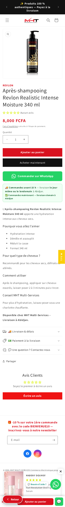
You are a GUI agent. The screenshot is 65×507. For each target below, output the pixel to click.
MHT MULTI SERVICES (20, 470)
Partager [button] (11, 361)
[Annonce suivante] (58, 7)
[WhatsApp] (55, 484)
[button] (7, 20)
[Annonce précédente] (7, 7)
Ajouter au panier (35, 501)
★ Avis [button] (61, 257)
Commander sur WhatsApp (35, 176)
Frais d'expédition (10, 126)
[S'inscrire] (54, 440)
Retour (15, 499)
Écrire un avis (32, 396)
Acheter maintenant (32, 162)
